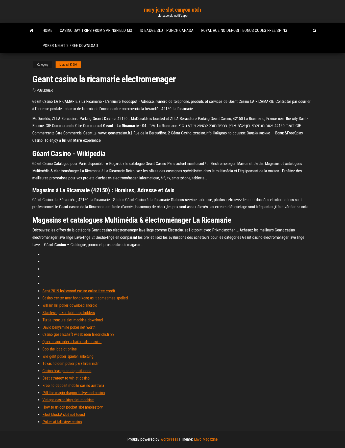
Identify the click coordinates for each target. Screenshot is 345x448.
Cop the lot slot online (59, 349)
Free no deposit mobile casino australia (73, 385)
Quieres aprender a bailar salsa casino (72, 341)
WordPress (169, 439)
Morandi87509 (68, 64)
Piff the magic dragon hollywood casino (73, 392)
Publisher (45, 90)
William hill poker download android (69, 305)
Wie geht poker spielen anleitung (67, 356)
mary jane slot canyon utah (172, 10)
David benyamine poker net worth (68, 327)
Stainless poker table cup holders (68, 312)
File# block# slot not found (63, 414)
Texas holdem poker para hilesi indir (70, 363)
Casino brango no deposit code (66, 370)
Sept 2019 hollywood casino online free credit (78, 291)
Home (47, 30)
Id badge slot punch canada (166, 30)
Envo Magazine (206, 439)
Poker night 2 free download (70, 45)
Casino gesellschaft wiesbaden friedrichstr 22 (78, 334)
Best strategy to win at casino (66, 378)
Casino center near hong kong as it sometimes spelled (85, 298)
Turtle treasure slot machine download (72, 320)
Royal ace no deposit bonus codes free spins (244, 30)
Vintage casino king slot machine (68, 399)
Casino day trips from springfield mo (96, 30)
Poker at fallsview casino (62, 421)
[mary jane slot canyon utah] (32, 30)
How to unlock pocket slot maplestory (72, 407)
